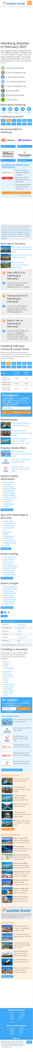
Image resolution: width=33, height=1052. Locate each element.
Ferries (6, 682)
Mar (13, 120)
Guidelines (22, 1016)
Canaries (21, 1028)
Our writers (22, 1014)
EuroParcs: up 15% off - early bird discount (15, 165)
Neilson (6, 534)
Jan (3, 120)
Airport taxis (8, 671)
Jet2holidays (8, 532)
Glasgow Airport (9, 572)
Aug (8, 124)
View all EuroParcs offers (25, 195)
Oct (19, 124)
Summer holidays (9, 493)
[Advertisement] (16, 23)
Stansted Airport (9, 559)
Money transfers (9, 684)
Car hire (6, 678)
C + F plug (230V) (22, 637)
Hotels (6, 666)
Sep (14, 124)
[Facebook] (2, 612)
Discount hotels (9, 528)
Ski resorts (7, 506)
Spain (20, 1031)
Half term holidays (10, 489)
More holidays (7, 510)
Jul (3, 124)
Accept (29, 1042)
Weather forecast (16, 112)
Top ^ (4, 616)
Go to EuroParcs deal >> (16, 193)
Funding (21, 1017)
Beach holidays (9, 482)
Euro (18, 634)
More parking (7, 578)
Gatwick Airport (9, 570)
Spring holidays (9, 491)
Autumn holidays (9, 495)
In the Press (19, 1019)
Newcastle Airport (10, 574)
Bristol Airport (8, 561)
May (24, 120)
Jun (29, 120)
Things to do (8, 693)
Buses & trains (9, 676)
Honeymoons (8, 499)
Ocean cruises (8, 686)
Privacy (12, 1016)
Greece (21, 1030)
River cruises (8, 689)
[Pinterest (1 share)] (8, 612)
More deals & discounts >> (12, 770)
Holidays (6, 662)
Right (18, 640)
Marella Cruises (9, 536)
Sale (7, 178)
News (11, 1022)
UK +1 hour (20, 628)
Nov (24, 124)
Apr (19, 120)
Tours (6, 695)
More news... (7, 976)
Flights (6, 664)
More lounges (7, 608)
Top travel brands (10, 523)
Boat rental (7, 674)
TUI (5, 530)
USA (20, 1034)
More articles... (8, 829)
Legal (11, 1017)
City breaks (7, 484)
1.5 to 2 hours (21, 624)
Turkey (21, 1033)
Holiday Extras (8, 538)
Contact (12, 1014)
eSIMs (6, 680)
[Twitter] (5, 612)
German (19, 631)
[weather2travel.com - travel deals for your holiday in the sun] (13, 4)
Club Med (7, 545)
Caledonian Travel (10, 543)
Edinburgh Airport (10, 568)
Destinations (23, 112)
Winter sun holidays (10, 497)
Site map (12, 1019)
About (11, 1012)
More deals (6, 549)
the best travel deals (16, 914)
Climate (12, 1034)
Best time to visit (4, 112)
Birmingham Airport (10, 566)
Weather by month (10, 112)
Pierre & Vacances (10, 541)
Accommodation (9, 668)
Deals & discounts (29, 112)
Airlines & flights (9, 525)
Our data (21, 1012)
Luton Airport (8, 564)
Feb (8, 120)
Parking (12, 1033)
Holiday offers (8, 521)
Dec (29, 124)
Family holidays (9, 486)
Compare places (9, 504)
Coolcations (8, 502)
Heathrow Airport (10, 597)
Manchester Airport (10, 557)
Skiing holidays (9, 691)
